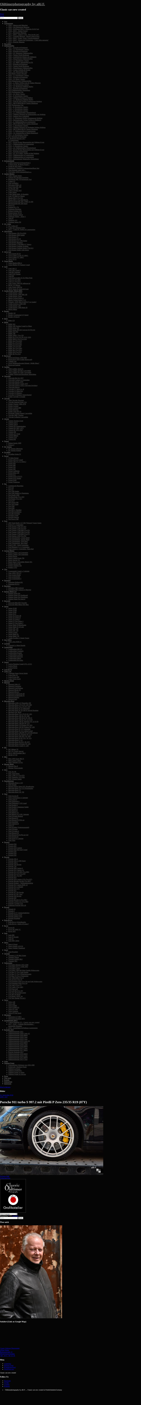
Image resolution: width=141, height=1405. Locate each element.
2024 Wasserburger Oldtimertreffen (19, 81)
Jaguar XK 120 (13, 630)
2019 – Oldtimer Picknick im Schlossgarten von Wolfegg (26, 114)
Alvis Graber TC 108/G (16, 257)
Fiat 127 (11, 489)
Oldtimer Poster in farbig (16, 1072)
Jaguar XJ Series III (14, 616)
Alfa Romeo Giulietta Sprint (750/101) (20, 248)
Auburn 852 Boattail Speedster (18, 177)
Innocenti (7, 601)
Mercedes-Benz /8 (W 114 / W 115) (19, 738)
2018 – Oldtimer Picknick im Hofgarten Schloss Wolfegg (27, 127)
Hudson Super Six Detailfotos (18, 597)
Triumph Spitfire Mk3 (15, 959)
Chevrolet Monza (14, 387)
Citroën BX (12, 439)
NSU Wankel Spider (15, 779)
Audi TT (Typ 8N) (14, 280)
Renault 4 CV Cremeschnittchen (18, 913)
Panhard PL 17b (13, 207)
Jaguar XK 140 (13, 629)
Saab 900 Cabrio (13, 941)
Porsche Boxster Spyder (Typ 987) (19, 881)
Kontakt (6, 1080)
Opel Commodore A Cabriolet (18, 798)
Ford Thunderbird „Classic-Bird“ (19, 538)
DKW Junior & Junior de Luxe (18, 289)
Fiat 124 (11, 488)
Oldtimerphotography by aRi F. (22, 4)
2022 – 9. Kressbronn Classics (18, 96)
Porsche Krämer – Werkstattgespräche (20, 883)
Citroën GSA (12, 437)
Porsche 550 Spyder (14, 864)
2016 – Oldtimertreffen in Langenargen (21, 155)
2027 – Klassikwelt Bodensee (18, 47)
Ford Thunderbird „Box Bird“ (18, 543)
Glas (5, 569)
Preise (6, 1076)
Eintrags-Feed (8, 1365)
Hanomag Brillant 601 (15, 582)
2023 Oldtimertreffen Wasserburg (19, 90)
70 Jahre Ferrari (13, 458)
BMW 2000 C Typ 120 (16, 335)
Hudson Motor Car (10, 591)
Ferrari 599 (11, 469)
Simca (6, 942)
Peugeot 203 (12, 853)
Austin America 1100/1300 (17, 304)
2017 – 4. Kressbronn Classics (18, 135)
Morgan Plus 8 (13, 766)
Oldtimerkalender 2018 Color (17, 1045)
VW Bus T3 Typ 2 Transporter (18, 976)
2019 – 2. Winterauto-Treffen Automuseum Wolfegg (25, 118)
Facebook (7, 1381)
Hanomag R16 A (13, 584)
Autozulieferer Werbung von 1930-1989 (21, 1065)
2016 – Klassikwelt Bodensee (18, 151)
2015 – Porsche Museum (16, 42)
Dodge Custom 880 (14, 408)
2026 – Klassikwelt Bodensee (18, 51)
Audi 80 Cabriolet (14, 272)
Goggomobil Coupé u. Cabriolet (18, 571)
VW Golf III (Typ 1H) (15, 991)
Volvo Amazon (13, 1011)
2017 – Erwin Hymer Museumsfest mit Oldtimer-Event (26, 142)
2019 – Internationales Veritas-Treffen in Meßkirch (24, 120)
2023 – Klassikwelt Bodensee (18, 88)
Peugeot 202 (12, 855)
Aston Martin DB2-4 (15, 263)
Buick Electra (12, 556)
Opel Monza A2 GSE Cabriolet (18, 814)
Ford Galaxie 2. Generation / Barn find (21, 549)
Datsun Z (11, 445)
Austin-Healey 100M (15, 293)
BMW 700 (11, 333)
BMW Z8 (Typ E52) (15, 352)
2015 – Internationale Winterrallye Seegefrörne (23, 159)
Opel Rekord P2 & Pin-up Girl (18, 835)
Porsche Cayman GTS (15, 903)
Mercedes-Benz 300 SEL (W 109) (19, 736)
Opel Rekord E (13, 818)
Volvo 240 (11, 1004)
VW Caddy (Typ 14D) (15, 987)
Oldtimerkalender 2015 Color (17, 1059)
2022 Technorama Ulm (15, 105)
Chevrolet (7, 376)
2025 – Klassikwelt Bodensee (18, 64)
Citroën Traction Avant (15, 421)
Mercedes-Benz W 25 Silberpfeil (19, 708)
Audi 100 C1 (12, 268)
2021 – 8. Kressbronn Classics (18, 107)
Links (6, 1061)
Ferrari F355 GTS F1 (15, 476)
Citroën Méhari (13, 436)
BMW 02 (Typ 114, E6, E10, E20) (19, 337)
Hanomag (7, 580)
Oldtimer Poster (9, 1063)
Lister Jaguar (12, 192)
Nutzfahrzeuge (9, 781)
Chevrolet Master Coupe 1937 (18, 384)
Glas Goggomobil (14, 577)
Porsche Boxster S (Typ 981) (17, 900)
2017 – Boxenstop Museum (17, 33)
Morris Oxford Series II (16, 298)
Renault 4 (11, 911)
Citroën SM (12, 432)
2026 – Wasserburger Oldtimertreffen (20, 59)
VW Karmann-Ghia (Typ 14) (17, 983)
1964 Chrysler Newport (16, 400)
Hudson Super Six (14, 593)
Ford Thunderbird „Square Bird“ (19, 540)
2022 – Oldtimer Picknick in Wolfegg (20, 98)
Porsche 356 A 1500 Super (17, 861)
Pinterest (7, 1386)
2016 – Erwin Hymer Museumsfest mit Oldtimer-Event (26, 150)
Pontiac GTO (12, 567)
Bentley (6, 311)
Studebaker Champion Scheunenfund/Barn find (23, 168)
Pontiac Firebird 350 (15, 565)
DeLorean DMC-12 (14, 185)
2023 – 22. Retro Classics (16, 94)
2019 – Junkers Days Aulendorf (18, 116)
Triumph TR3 (12, 961)
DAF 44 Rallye (13, 183)
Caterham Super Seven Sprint (18, 673)
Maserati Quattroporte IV (16, 695)
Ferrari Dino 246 (13, 473)
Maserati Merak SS (14, 690)
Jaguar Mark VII (13, 636)
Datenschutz (8, 1082)
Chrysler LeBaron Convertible (18, 417)
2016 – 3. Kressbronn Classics (18, 146)
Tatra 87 (11, 218)
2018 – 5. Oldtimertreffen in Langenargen (22, 131)
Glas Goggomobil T (14, 578)
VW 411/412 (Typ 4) (15, 980)
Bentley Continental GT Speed (18, 315)
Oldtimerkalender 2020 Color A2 (19, 1033)
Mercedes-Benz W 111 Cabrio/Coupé (20, 731)
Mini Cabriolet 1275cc (15, 762)
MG (5, 747)
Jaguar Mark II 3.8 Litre (16, 627)
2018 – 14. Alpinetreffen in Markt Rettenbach (23, 133)
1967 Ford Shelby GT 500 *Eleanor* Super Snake (24, 523)
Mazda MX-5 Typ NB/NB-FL (18, 200)
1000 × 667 (4, 1097)
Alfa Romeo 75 (13, 237)
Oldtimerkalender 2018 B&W (18, 1046)
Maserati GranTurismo (15, 688)
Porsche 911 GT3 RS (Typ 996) (18, 872)
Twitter (6, 1383)
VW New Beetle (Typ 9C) (17, 998)
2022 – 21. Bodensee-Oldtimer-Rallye (20, 99)
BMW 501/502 (13, 332)
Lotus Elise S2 (13, 675)
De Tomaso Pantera (14, 450)
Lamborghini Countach (15, 651)
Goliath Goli (12, 361)
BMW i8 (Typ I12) (14, 354)
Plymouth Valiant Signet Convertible (20, 413)
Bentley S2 (11, 313)
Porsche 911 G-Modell (15, 887)
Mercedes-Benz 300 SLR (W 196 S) (20, 718)
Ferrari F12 (12, 475)
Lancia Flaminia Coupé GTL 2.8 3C (20, 664)
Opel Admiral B (13, 824)
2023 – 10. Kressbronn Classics (18, 85)
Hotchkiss (7, 586)
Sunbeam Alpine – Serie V (17, 216)
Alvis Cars (7, 252)
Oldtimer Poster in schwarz (17, 1074)
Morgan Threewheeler (15, 768)
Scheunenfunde (9, 161)
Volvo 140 (11, 1002)
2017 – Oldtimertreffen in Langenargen (21, 144)
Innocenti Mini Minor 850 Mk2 (18, 604)
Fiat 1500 (11, 506)
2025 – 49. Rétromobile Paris (17, 72)
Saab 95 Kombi (13, 937)
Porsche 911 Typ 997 (15, 876)
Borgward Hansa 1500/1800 (17, 358)
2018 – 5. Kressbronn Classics (18, 125)
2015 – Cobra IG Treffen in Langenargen (21, 229)
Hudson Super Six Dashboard (18, 595)
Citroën (6, 419)
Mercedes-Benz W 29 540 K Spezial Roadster (23, 710)
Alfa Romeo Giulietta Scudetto (18, 246)
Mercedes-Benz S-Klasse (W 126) (19, 744)
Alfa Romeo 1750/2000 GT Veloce (19, 244)
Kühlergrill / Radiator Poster (17, 1067)
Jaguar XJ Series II (14, 617)
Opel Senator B (13, 837)
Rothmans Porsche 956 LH (17, 905)
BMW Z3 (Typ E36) (15, 345)
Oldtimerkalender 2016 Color (17, 1056)
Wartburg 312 (12, 220)
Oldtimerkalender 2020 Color (17, 1037)
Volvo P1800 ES (13, 1007)
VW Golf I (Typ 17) (14, 985)
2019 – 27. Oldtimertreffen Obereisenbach (22, 112)
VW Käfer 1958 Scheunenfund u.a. (19, 172)
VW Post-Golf (13, 989)
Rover (6, 926)
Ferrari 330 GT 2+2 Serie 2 (17, 462)
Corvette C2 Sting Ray (15, 391)
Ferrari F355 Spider (14, 478)
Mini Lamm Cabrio (14, 760)
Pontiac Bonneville (14, 564)
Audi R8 (11, 276)
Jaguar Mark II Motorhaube (17, 625)
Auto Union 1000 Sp (15, 287)
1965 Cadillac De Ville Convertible (19, 372)
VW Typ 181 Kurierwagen (17, 993)
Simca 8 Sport (12, 944)
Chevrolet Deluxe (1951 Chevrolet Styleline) (22, 385)
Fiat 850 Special (13, 517)
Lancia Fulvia (12, 668)
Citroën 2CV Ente (14, 434)
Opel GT (11, 825)
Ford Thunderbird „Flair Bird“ (18, 541)
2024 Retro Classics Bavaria (17, 73)
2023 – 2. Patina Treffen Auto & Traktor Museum (24, 83)
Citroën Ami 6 (13, 423)
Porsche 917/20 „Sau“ (15, 894)
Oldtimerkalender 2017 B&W (18, 1050)
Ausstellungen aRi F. (11, 1020)
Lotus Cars (7, 671)
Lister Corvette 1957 (15, 190)
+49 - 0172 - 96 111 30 (7, 1356)
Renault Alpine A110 (15, 915)
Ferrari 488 (11, 465)
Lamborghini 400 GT (15, 649)
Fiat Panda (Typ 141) (15, 499)
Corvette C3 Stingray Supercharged (19, 395)
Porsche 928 (12, 898)
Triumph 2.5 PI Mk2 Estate (17, 955)
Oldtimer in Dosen (14, 1069)
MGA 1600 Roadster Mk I (17, 753)
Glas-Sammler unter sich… (17, 170)
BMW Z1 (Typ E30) (15, 343)
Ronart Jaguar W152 (15, 213)
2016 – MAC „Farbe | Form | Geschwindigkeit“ (23, 38)
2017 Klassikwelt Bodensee (17, 137)
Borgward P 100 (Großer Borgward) (20, 359)
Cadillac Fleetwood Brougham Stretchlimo (22, 374)
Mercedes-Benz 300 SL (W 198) (19, 716)
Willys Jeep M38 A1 (15, 642)
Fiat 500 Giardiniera (14, 512)
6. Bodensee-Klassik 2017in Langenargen (16, 139)
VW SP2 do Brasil (14, 994)
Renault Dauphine (14, 918)
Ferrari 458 (11, 463)
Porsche (6, 857)
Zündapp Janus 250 (14, 222)
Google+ (7, 1384)
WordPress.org (9, 1369)
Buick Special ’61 (14, 560)
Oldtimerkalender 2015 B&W (18, 1058)
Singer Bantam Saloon (15, 215)
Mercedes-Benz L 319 (15, 783)
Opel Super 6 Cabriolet (15, 838)
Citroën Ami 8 (13, 424)
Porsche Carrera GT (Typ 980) (18, 902)
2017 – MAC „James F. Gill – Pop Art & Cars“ (23, 34)
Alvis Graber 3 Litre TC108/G (18, 255)
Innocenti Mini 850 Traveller (17, 603)
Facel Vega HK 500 (14, 187)
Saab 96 (11, 939)
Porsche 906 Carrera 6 (15, 868)
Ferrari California (14, 471)
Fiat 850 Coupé (13, 515)
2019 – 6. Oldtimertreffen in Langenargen (22, 122)
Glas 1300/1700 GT (14, 573)
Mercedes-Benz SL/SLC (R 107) (19, 742)
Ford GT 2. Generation (15, 525)
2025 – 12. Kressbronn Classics (18, 60)
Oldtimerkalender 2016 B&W (18, 1054)
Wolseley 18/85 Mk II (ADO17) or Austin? (22, 302)
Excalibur (7, 452)
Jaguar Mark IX (13, 634)
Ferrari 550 (11, 467)
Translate (15, 1216)
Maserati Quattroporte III (16, 694)
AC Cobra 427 (13, 226)
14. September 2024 (6, 1095)
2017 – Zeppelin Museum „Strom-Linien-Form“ (24, 36)
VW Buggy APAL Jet (15, 996)
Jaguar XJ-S (12, 614)
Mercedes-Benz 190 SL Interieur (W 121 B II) (23, 721)
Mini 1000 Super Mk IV (16, 759)
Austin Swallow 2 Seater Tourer (18, 638)
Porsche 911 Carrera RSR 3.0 (18, 885)
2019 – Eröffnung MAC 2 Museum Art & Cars (23, 29)
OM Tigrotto (12, 785)
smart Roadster (13, 952)
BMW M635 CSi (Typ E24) (17, 339)
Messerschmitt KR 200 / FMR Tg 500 (20, 202)
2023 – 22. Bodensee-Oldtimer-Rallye (20, 86)
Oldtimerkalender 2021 (15, 1032)
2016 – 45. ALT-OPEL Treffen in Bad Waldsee (23, 153)
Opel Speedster (13, 822)
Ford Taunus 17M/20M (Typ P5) (19, 530)
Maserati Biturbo (13, 697)
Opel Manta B (13, 811)
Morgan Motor (9, 764)
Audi (5, 267)
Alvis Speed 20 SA (14, 254)
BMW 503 (11, 324)
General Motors (9, 551)
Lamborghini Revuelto (15, 660)
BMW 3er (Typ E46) (15, 348)
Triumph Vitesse (13, 957)
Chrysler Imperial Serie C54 (17, 402)
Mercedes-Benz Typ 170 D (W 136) (20, 714)
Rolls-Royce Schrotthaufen (17, 922)
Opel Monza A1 (13, 812)
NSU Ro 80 (12, 772)
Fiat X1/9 (11, 501)
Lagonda (7, 643)
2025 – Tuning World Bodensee (18, 66)
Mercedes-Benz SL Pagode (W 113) (20, 734)
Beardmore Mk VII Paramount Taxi (20, 179)
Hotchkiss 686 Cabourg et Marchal (19, 590)
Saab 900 (11, 935)
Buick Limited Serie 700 (16, 558)
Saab (5, 933)
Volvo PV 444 (13, 1009)
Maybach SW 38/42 (14, 712)
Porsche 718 (12, 866)
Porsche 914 (12, 877)
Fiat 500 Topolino (14, 514)
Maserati (7, 682)
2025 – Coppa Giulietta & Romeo (19, 70)
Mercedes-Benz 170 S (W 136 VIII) (20, 705)
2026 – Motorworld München (18, 25)
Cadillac (6, 367)
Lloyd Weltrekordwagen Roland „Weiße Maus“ (23, 363)
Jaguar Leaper (12, 632)
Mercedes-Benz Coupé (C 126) (18, 746)
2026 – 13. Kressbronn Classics (18, 49)
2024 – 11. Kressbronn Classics (18, 75)
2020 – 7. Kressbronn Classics (18, 109)
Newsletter (7, 44)
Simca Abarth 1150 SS (15, 946)
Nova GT (11, 205)
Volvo (6, 1000)
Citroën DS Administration (17, 426)
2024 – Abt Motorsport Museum (18, 27)
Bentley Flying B (14, 317)
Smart (6, 950)
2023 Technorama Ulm (15, 92)
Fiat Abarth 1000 (13, 495)
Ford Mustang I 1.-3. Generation (18, 547)
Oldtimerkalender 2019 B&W (18, 1043)
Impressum (7, 1084)
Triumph (7, 954)
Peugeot (6, 842)
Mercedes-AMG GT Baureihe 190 (19, 703)
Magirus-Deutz (9, 681)
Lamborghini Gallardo (15, 655)
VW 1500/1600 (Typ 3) (16, 978)
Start (5, 21)
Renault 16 (11, 909)
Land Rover (8, 669)
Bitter (6, 319)
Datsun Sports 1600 (14, 443)
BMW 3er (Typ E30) (15, 341)
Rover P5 (11, 928)
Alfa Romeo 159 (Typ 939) (17, 233)
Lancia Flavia (12, 666)
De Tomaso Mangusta (15, 449)
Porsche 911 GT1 (14, 889)
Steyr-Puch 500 (13, 502)
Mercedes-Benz (9, 701)
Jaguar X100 (12, 608)
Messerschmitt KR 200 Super (17, 203)
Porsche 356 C (13, 863)
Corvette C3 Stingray (15, 393)
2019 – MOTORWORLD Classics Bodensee (23, 124)
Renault (6, 907)
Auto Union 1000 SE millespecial (19, 283)
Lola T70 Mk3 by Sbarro (16, 196)
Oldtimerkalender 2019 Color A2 (19, 1041)
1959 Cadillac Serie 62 (15, 369)
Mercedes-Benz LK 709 (16, 792)
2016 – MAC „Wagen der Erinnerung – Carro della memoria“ (28, 40)
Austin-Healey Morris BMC (13, 291)
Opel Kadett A (13, 805)
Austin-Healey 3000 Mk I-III (17, 294)
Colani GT (11, 181)
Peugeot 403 (12, 846)
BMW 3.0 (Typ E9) (14, 346)
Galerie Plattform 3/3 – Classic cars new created (23, 1022)
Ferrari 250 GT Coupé (15, 460)
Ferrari (6, 456)
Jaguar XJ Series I (14, 619)
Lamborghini (8, 647)
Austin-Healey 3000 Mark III (17, 307)
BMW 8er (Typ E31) (15, 350)
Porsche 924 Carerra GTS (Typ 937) (20, 879)
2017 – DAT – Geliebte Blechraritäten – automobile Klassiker (21, 1025)
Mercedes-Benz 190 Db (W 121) (19, 723)
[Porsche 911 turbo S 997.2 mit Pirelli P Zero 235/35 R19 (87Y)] (51, 1174)
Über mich (7, 1078)
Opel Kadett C (13, 809)
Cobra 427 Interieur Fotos (16, 228)
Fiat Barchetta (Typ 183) (16, 497)
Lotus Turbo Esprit (14, 679)
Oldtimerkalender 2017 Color (17, 1048)
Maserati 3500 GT (14, 684)
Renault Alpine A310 (15, 916)
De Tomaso (8, 447)
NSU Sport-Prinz (14, 773)
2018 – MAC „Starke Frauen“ (18, 31)
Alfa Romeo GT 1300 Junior (17, 241)
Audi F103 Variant (14, 274)
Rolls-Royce (8, 920)
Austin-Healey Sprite (15, 296)
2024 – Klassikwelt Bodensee (18, 77)
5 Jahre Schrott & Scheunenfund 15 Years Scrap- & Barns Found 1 (19, 163)
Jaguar (6, 606)
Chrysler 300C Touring (15, 415)
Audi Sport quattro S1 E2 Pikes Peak (20, 278)
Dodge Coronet (13, 406)
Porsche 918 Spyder (14, 896)
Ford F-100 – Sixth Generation (18, 545)
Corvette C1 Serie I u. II (16, 389)
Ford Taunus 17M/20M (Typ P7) (19, 534)
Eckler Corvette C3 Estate (16, 397)
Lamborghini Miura (14, 658)
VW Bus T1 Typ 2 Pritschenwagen (19, 974)
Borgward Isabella (14, 365)
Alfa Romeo (8, 231)
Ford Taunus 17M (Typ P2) (17, 527)
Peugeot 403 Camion (15, 848)
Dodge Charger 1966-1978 (17, 404)
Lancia (6, 662)
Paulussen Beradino (14, 209)
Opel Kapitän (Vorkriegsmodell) (18, 827)
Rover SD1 (12, 931)
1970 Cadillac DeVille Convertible (19, 371)
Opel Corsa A (12, 799)
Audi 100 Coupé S (14, 270)
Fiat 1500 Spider (13, 491)
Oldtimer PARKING (15, 1071)
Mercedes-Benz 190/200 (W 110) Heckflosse (23, 733)
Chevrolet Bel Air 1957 (16, 378)
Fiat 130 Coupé (13, 504)
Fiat (5, 484)
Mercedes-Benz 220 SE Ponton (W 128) (21, 727)
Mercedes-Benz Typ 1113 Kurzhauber (20, 788)
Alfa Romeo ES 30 (14, 239)
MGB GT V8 (12, 755)
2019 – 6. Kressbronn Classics (18, 111)
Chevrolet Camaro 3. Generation (19, 380)
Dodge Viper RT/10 (14, 411)
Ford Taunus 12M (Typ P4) (17, 536)
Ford (5, 521)
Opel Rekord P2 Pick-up (16, 820)
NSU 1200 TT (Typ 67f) (16, 775)
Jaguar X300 (12, 610)
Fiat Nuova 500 (13, 519)
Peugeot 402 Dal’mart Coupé (17, 850)
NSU (6, 770)
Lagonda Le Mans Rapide (16, 645)
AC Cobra (7, 224)
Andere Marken (9, 174)
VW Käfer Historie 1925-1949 (18, 965)
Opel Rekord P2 (13, 833)
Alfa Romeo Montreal (15, 242)
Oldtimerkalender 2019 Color (17, 1039)
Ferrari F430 (12, 480)
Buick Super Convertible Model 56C (20, 562)
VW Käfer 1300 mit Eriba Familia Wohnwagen (23, 970)
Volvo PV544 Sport (14, 1013)
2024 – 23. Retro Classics (16, 79)
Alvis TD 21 (12, 259)
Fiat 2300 (11, 508)
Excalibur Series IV (14, 454)
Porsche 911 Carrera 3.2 (16, 870)
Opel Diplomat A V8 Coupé (17, 803)
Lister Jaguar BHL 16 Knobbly (18, 194)
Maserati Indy (12, 699)
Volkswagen (8, 963)
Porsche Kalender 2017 (16, 1052)
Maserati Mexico (13, 692)
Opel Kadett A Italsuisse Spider (18, 807)
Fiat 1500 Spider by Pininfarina (18, 493)
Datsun (6, 441)
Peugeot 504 (12, 844)
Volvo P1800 (12, 1006)
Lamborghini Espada (15, 653)
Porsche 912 (12, 890)
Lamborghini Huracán (15, 656)
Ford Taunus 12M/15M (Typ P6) (19, 532)
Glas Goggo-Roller (14, 575)
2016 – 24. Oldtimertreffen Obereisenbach (22, 148)
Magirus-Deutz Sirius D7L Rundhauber (21, 786)
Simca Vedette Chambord (16, 948)
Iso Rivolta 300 (13, 189)
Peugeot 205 (12, 851)
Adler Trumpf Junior (15, 176)
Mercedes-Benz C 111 (15, 740)
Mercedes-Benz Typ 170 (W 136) (19, 707)
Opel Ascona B (13, 796)
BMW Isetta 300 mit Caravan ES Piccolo (21, 330)
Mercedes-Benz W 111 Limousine (19, 729)
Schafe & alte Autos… (15, 166)
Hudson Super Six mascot (16, 599)
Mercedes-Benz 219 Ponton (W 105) (20, 725)
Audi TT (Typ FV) (14, 281)
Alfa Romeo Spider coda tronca (18, 250)
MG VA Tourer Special (15, 751)
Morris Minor (12, 309)
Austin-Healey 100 (14, 306)
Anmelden (7, 1364)
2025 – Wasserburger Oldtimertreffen (20, 68)
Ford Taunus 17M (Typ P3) (17, 528)
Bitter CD (11, 320)
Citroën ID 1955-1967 (15, 430)
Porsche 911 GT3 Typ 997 (17, 874)
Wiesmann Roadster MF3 (16, 1019)
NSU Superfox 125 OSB (16, 777)
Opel (5, 794)
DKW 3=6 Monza (14, 285)
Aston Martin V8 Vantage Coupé (19, 265)
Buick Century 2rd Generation (18, 554)
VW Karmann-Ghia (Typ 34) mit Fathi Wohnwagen (25, 981)
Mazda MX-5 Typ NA (15, 198)
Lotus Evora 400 (13, 677)
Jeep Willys (8, 640)
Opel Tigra (11, 840)
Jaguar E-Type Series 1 (15, 623)
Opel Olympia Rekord (15, 816)
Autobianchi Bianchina (15, 486)
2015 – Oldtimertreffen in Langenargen (21, 157)
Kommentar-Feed (10, 1367)
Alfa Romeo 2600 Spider (16, 235)
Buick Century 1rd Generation (18, 553)
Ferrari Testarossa (14, 482)
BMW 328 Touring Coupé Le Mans (20, 326)
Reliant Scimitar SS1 (15, 211)
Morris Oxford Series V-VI (17, 300)
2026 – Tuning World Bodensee (18, 55)
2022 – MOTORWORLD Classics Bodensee (23, 103)
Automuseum (8, 23)
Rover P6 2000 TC (14, 929)
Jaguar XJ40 (12, 612)
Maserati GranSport (14, 686)
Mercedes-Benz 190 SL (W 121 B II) (20, 720)
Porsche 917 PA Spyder (16, 892)
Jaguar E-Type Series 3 (15, 621)
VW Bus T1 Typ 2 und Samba (18, 972)
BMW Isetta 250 (13, 328)
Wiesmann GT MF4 (14, 1017)
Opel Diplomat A (14, 801)
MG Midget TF (13, 749)
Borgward (7, 356)
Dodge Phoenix (13, 410)
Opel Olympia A (13, 831)
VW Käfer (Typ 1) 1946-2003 (18, 967)
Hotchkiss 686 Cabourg (16, 588)
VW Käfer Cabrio (14, 968)
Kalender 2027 (9, 1030)
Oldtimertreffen (9, 46)
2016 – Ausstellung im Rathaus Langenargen (23, 1028)
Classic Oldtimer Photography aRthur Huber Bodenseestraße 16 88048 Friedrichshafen (10, 1351)
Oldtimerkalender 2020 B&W (18, 1035)
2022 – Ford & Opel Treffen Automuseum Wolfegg (25, 101)
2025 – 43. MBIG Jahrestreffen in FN (20, 62)
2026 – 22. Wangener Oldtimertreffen (20, 53)
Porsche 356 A (13, 859)
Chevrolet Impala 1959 (15, 382)
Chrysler (7, 398)
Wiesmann (7, 1015)
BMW (6, 322)
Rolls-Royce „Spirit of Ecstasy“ (18, 924)
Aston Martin (8, 261)
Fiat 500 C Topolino (14, 510)
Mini (5, 757)
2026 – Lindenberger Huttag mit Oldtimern (22, 57)
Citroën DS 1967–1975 (16, 428)
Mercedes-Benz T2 (14, 790)
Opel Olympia (13, 829)
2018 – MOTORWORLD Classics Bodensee (23, 129)
